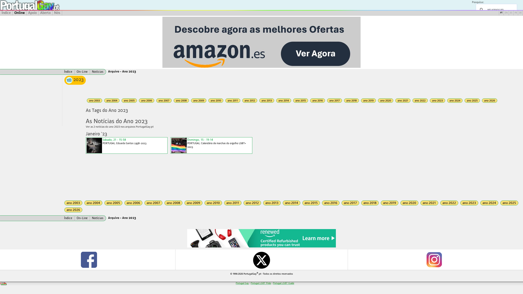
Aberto (45, 13)
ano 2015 (300, 100)
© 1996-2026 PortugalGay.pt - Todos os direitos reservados (261, 273)
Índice (6, 13)
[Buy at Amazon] (261, 247)
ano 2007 (164, 100)
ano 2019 (368, 100)
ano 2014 (283, 100)
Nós (57, 13)
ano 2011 (233, 100)
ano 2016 (317, 100)
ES (511, 13)
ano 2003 (94, 100)
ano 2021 (403, 100)
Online (19, 13)
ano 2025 (472, 100)
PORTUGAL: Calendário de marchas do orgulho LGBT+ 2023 (216, 143)
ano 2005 (129, 100)
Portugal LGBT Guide (283, 283)
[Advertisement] (31, 100)
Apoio (32, 13)
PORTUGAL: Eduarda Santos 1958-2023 (124, 141)
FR (516, 13)
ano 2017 (334, 100)
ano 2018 (351, 100)
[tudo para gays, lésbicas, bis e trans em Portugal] (41, 5)
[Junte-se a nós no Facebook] (89, 259)
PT (501, 13)
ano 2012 (250, 100)
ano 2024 (454, 100)
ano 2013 (267, 100)
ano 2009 (198, 100)
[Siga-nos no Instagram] (434, 259)
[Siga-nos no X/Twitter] (261, 259)
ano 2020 (385, 100)
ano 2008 (181, 100)
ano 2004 (111, 100)
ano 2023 (437, 100)
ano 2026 (489, 100)
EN (506, 13)
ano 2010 (216, 100)
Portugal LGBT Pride (261, 283)
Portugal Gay (242, 283)
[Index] (31, 72)
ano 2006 (146, 100)
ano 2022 (420, 100)
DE (520, 13)
